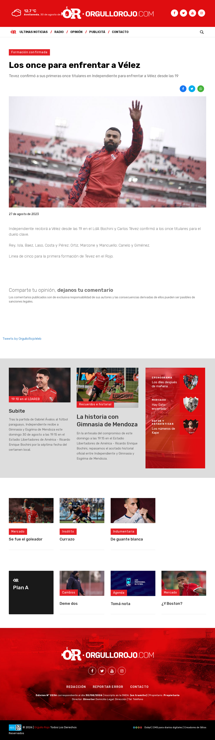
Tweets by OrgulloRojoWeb (22, 339)
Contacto (120, 32)
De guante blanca (127, 539)
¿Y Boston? (171, 603)
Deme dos (69, 603)
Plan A (21, 588)
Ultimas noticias (34, 32)
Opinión (76, 32)
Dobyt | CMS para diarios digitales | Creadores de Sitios (175, 727)
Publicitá (97, 32)
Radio (59, 32)
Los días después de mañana (164, 384)
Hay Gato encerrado (159, 407)
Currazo (67, 539)
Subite (17, 411)
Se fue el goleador (26, 539)
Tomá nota (120, 603)
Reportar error (108, 687)
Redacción (76, 687)
